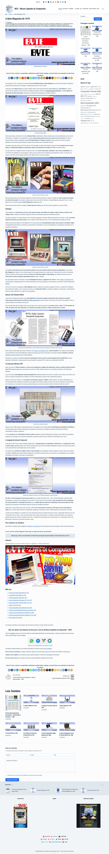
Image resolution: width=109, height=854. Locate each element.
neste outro (37, 526)
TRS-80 (42, 26)
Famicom (85, 94)
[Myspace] (52, 78)
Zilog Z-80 (95, 123)
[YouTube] (58, 2)
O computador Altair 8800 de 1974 (17, 595)
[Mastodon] (63, 78)
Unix (92, 118)
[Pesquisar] (103, 8)
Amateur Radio (10, 23)
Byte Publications (30, 23)
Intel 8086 (95, 96)
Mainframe (89, 100)
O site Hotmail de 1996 (93, 790)
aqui (16, 535)
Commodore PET (58, 23)
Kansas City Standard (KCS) (41, 350)
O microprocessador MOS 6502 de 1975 (19, 593)
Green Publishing (31, 25)
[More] (71, 78)
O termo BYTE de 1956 (11, 733)
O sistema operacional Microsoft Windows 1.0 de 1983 (22, 615)
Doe (81, 8)
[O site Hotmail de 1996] (83, 790)
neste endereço (48, 648)
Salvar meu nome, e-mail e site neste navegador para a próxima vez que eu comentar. (25, 775)
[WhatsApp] (60, 2)
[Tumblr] (28, 78)
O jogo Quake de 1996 (65, 705)
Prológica (82, 116)
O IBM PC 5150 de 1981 (15, 605)
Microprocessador (85, 107)
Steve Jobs (98, 116)
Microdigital (83, 105)
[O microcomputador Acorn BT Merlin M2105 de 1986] (67, 727)
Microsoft (97, 110)
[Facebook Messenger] (62, 2)
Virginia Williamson (61, 26)
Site (55, 755)
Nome (8, 755)
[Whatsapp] (31, 78)
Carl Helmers (45, 23)
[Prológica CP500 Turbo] (20, 816)
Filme (90, 94)
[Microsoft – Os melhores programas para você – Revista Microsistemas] (88, 816)
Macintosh (60, 25)
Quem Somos (85, 8)
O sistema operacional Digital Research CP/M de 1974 (22, 610)
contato (12, 633)
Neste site (30, 526)
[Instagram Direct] (44, 640)
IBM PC (42, 25)
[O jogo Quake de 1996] (67, 699)
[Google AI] (50, 78)
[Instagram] (43, 2)
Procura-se (65, 8)
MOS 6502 (35, 26)
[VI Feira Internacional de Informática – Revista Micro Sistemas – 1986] (13, 703)
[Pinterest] (55, 2)
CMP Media (52, 23)
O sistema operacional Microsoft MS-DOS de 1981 (21, 612)
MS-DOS (39, 26)
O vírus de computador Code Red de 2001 (85, 71)
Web (92, 120)
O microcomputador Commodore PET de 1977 (20, 600)
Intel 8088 (83, 98)
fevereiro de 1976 (38, 353)
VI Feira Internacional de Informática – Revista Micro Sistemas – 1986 (13, 715)
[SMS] (60, 78)
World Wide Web (85, 123)
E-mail (32, 755)
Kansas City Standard (49, 25)
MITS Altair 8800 (28, 26)
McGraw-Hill (66, 25)
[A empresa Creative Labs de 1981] (49, 699)
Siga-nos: (38, 2)
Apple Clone (88, 86)
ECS (9, 25)
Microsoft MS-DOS (84, 112)
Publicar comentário (12, 779)
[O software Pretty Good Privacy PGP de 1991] (31, 727)
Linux (94, 98)
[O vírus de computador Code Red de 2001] (7, 790)
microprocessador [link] (50, 91)
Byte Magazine (21, 23)
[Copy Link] (20, 78)
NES (91, 114)
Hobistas (38, 25)
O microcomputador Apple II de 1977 (18, 598)
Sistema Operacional (90, 116)
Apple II (16, 23)
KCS (56, 25)
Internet (89, 98)
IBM (98, 94)
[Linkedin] (17, 78)
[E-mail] (65, 2)
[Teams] (39, 78)
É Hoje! (60, 8)
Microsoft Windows (19, 26)
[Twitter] (14, 78)
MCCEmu (77, 8)
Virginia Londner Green (50, 26)
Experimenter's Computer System (18, 25)
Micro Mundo (91, 105)
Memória (71, 8)
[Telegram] (36, 78)
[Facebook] (46, 2)
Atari (99, 86)
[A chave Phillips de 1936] (31, 699)
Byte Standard (38, 23)
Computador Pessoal (68, 23)
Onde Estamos (92, 8)
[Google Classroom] (55, 78)
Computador (98, 88)
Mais (98, 8)
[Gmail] (58, 78)
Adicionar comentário (12, 760)
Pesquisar (83, 16)
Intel (90, 96)
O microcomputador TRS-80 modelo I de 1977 (20, 602)
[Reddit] (25, 78)
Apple (83, 86)
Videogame (85, 120)
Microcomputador (9, 26)
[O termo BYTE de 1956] (13, 727)
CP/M (6, 25)
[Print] (44, 78)
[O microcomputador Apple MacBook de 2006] (49, 727)
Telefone (82, 118)
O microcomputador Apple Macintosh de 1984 (20, 608)
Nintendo (97, 114)
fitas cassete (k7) (35, 300)
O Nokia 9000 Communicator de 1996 (97, 34)
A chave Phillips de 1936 (30, 705)
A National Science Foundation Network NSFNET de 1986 (70, 790)
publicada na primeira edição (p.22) (14, 355)
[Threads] (66, 78)
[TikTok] (53, 2)
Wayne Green (69, 26)
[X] (12, 78)
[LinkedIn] (50, 2)
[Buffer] (47, 78)
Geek (94, 94)
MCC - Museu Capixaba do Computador (30, 9)
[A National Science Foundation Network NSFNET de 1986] (58, 790)
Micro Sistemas (87, 110)
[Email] (41, 78)
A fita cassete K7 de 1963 (15, 617)
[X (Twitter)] (48, 2)
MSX (87, 114)
